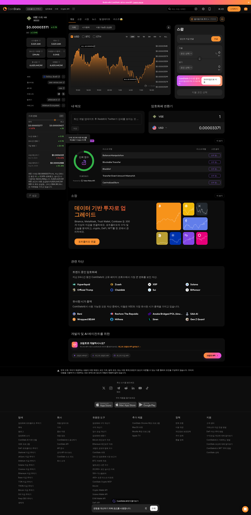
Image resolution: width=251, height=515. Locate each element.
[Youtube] (140, 390)
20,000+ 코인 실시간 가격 (103, 469)
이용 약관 (179, 427)
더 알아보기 (83, 176)
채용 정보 (61, 436)
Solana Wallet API (100, 494)
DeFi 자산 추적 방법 (215, 431)
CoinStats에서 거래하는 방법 (218, 440)
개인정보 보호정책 (183, 431)
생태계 (21, 503)
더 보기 (220, 141)
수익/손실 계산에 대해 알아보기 (220, 436)
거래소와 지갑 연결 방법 (216, 427)
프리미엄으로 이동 (210, 80)
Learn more (138, 2)
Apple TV (136, 436)
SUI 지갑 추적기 (24, 494)
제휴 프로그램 (24, 444)
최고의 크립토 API (102, 355)
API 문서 (60, 448)
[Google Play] (147, 405)
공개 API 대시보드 (64, 452)
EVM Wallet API (99, 498)
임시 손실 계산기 (99, 431)
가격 (59, 427)
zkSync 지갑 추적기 (26, 456)
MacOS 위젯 (137, 427)
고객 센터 (210, 423)
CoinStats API (63, 444)
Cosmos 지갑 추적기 (26, 469)
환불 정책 (179, 440)
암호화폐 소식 (24, 436)
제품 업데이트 (63, 423)
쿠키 (115, 508)
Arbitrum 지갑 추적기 (27, 461)
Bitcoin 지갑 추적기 (26, 490)
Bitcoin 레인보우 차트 (101, 440)
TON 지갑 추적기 (25, 482)
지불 (181, 48)
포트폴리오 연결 (87, 241)
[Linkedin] (133, 390)
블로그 (21, 431)
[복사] (59, 77)
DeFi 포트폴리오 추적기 (28, 448)
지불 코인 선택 (199, 92)
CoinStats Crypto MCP (102, 482)
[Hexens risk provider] (84, 180)
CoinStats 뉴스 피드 (65, 456)
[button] (59, 77)
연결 (216, 39)
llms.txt (95, 486)
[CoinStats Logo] (11, 9)
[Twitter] (63, 94)
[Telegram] (59, 94)
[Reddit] (126, 390)
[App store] (104, 405)
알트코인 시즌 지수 (100, 465)
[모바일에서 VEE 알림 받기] (222, 19)
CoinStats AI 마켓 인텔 (27, 440)
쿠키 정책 (179, 436)
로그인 (221, 9)
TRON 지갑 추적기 (26, 486)
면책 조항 (179, 423)
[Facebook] (147, 390)
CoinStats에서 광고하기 (67, 440)
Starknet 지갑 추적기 (27, 452)
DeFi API (96, 503)
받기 (181, 62)
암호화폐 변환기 (99, 436)
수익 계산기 (97, 427)
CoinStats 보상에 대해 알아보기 (220, 444)
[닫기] (247, 2)
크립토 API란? (82, 355)
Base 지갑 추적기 (25, 477)
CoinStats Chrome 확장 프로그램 (146, 423)
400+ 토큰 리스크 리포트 (103, 477)
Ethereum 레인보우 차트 (103, 444)
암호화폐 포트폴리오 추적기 (29, 423)
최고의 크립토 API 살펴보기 (128, 347)
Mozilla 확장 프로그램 (141, 431)
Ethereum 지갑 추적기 (27, 473)
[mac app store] (125, 405)
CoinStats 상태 (213, 452)
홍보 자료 (61, 431)
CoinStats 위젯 (99, 452)
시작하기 (234, 9)
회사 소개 (61, 461)
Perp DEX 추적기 (25, 498)
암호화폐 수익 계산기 (101, 423)
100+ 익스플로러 (99, 473)
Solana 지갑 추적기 (26, 465)
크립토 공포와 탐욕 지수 (102, 448)
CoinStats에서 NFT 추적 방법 (219, 448)
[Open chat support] (245, 509)
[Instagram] (110, 390)
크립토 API (211, 355)
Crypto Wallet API (100, 490)
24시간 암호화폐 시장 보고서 (104, 456)
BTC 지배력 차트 (99, 461)
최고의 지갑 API (123, 355)
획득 (20, 427)
